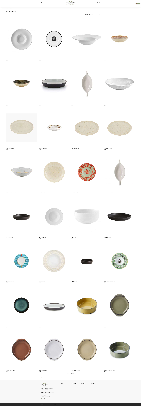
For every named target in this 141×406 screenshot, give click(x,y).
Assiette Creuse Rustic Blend (43, 148)
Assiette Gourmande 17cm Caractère (109, 370)
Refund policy (83, 383)
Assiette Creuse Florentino (108, 104)
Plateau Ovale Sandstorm (10, 148)
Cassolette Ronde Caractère (10, 370)
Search (62, 383)
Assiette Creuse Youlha (9, 237)
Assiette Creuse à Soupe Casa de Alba (110, 281)
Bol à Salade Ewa (74, 281)
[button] (138, 3)
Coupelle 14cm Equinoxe (42, 104)
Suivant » (72, 373)
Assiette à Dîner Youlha (107, 237)
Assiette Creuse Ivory (42, 281)
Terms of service (73, 383)
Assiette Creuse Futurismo (10, 281)
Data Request (93, 383)
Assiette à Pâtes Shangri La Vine (11, 104)
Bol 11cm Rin (74, 237)
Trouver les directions (45, 396)
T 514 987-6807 (43, 395)
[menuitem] (56, 6)
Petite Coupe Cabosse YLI (75, 104)
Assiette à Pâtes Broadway (43, 237)
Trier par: (86, 14)
